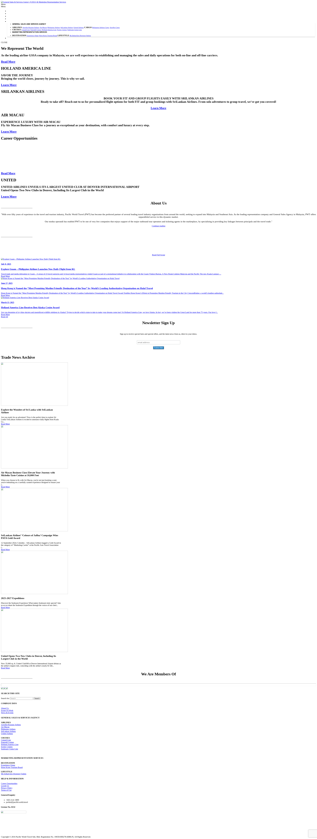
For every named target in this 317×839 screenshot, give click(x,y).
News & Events (7, 713)
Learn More (9, 85)
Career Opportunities (9, 783)
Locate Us (5, 786)
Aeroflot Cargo (115, 27)
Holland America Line (49, 30)
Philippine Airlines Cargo (100, 27)
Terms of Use (6, 790)
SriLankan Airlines (67, 27)
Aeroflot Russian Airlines (31, 27)
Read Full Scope (158, 255)
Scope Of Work (7, 710)
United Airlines (79, 27)
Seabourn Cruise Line (74, 30)
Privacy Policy (6, 788)
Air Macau (43, 27)
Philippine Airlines (53, 27)
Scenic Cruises (62, 30)
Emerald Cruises (35, 30)
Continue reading (158, 226)
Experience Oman (33, 36)
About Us (5, 708)
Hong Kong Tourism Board (48, 36)
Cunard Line (26, 30)
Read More (8, 61)
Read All (4, 317)
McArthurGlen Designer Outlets (80, 36)
